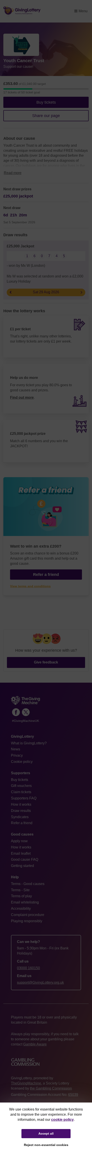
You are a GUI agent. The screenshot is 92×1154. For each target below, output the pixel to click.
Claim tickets (21, 792)
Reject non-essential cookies (46, 1145)
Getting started (22, 866)
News (15, 749)
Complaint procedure (27, 915)
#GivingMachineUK (25, 721)
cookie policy (62, 1119)
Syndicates (20, 817)
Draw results (21, 811)
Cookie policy (22, 762)
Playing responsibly (26, 921)
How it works (21, 804)
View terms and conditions (30, 586)
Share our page (46, 115)
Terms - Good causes (27, 884)
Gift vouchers (21, 786)
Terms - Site (20, 890)
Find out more (22, 397)
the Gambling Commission (51, 1088)
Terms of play (21, 896)
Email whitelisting (25, 902)
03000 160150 (28, 968)
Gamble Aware (35, 1044)
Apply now (19, 841)
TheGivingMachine (26, 1083)
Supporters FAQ (23, 798)
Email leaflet (21, 853)
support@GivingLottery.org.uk (40, 982)
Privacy (17, 755)
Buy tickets (46, 102)
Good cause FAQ (24, 859)
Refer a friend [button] (46, 574)
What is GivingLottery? (29, 743)
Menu (83, 11)
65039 (73, 1095)
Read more (12, 173)
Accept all (46, 1133)
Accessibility (21, 908)
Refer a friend (21, 823)
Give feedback (46, 662)
